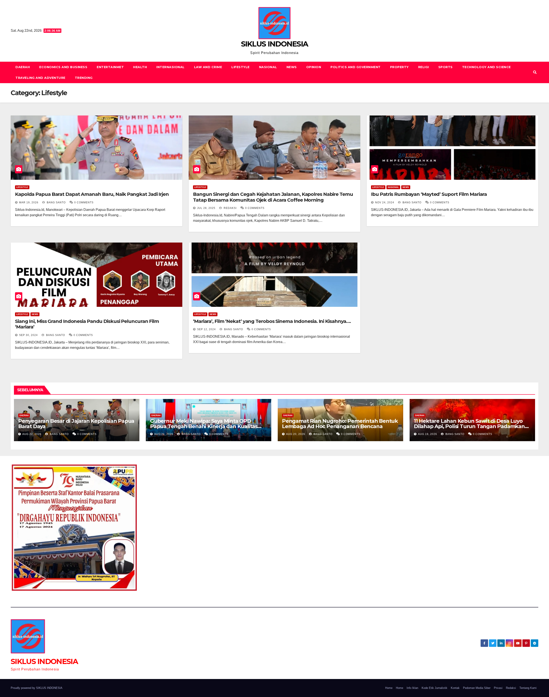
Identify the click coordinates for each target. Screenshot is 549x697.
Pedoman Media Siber (476, 688)
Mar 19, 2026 (28, 202)
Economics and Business (63, 67)
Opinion (313, 67)
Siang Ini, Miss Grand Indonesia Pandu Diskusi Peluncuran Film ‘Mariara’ (87, 324)
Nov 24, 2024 (384, 202)
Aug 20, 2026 (295, 434)
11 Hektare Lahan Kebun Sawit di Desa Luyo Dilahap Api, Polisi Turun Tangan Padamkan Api (469, 426)
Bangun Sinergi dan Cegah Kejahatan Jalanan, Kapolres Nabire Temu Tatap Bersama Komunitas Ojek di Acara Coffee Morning (273, 197)
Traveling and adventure (40, 78)
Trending (84, 78)
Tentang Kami (528, 688)
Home (388, 688)
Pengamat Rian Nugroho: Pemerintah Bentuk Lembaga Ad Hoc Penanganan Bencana (340, 423)
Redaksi (230, 208)
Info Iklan (412, 688)
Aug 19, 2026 (427, 434)
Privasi (498, 688)
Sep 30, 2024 (28, 335)
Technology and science (486, 67)
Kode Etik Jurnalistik (434, 688)
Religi (423, 67)
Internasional (170, 67)
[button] (535, 72)
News (292, 67)
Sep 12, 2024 (206, 329)
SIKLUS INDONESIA (274, 43)
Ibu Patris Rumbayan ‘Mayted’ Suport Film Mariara (429, 194)
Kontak (455, 688)
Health (140, 67)
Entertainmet (110, 67)
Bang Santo (56, 202)
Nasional (268, 67)
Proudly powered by (23, 688)
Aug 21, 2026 (163, 434)
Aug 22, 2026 (31, 434)
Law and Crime (208, 67)
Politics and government (355, 67)
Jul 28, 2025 (206, 208)
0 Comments (84, 202)
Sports (445, 67)
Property (399, 67)
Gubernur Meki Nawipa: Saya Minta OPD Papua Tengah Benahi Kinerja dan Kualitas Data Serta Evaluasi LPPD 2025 (204, 426)
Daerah (22, 67)
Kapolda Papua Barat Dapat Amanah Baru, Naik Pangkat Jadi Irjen (92, 194)
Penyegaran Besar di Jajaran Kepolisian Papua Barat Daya (76, 423)
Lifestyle (240, 67)
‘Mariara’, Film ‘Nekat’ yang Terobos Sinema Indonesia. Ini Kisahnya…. (272, 321)
